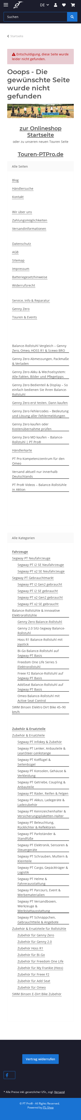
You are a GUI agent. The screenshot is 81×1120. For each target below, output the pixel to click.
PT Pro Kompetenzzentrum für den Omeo (38, 460)
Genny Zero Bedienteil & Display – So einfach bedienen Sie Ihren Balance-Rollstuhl (40, 390)
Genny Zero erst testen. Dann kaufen (40, 403)
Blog (15, 180)
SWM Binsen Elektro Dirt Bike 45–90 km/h (39, 709)
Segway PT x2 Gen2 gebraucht (40, 597)
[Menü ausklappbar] (6, 3)
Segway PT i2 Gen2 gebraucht (40, 584)
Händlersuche (22, 188)
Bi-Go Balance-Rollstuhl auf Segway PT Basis (38, 653)
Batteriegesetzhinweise (29, 277)
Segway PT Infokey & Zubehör (40, 742)
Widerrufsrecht (23, 285)
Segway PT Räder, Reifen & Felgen (43, 793)
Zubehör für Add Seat (34, 981)
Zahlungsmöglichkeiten (29, 220)
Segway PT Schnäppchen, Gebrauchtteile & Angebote (38, 919)
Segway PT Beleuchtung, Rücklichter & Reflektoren (37, 824)
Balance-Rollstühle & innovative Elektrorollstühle (36, 612)
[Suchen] (72, 17)
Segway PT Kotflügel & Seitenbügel (34, 761)
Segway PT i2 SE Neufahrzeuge (41, 565)
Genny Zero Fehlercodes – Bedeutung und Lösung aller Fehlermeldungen (40, 413)
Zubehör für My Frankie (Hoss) (40, 968)
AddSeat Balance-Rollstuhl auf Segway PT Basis (40, 686)
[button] (56, 4)
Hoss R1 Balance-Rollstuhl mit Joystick (40, 641)
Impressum (20, 269)
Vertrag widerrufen (40, 1059)
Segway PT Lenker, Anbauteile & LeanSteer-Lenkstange (41, 750)
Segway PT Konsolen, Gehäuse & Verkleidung (42, 773)
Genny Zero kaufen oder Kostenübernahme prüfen (32, 426)
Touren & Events (24, 317)
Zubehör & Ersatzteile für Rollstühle (39, 928)
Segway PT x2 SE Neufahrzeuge (41, 571)
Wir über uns (22, 212)
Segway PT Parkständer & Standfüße (37, 836)
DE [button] (42, 4)
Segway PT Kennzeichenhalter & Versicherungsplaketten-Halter (42, 813)
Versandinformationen (29, 228)
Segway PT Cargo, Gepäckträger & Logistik (43, 869)
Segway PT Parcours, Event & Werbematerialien (39, 892)
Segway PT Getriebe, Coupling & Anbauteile (41, 784)
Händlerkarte (22, 450)
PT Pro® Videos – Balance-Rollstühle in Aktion (39, 487)
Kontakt (18, 197)
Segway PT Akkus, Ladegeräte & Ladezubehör (41, 802)
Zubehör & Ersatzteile (28, 735)
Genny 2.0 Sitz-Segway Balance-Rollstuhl (41, 630)
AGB (15, 252)
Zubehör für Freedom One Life (40, 961)
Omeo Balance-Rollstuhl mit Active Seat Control (39, 698)
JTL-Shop (48, 1107)
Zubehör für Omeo (32, 987)
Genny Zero (20, 309)
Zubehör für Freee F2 (33, 974)
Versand (59, 1092)
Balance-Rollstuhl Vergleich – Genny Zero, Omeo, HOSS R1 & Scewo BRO (39, 348)
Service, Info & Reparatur (31, 300)
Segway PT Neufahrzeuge (31, 558)
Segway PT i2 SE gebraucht (38, 591)
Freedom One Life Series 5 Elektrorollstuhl (37, 664)
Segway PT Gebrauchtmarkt (33, 578)
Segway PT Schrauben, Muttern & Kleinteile (43, 858)
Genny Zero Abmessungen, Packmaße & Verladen (40, 361)
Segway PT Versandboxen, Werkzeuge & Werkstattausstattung (37, 906)
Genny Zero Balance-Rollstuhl (40, 622)
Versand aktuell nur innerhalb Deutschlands (35, 474)
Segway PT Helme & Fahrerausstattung (32, 881)
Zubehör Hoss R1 (30, 948)
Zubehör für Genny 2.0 (35, 942)
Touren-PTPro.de (40, 154)
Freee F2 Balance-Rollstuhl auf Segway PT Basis (40, 675)
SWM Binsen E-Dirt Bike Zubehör (36, 994)
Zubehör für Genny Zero (36, 935)
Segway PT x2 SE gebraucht (38, 604)
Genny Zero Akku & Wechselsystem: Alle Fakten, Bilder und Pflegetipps (39, 374)
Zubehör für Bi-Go (31, 955)
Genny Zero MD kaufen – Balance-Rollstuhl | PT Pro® (37, 439)
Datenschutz (21, 244)
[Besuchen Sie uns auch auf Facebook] (9, 1075)
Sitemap (18, 260)
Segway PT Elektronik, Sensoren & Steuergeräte (43, 847)
